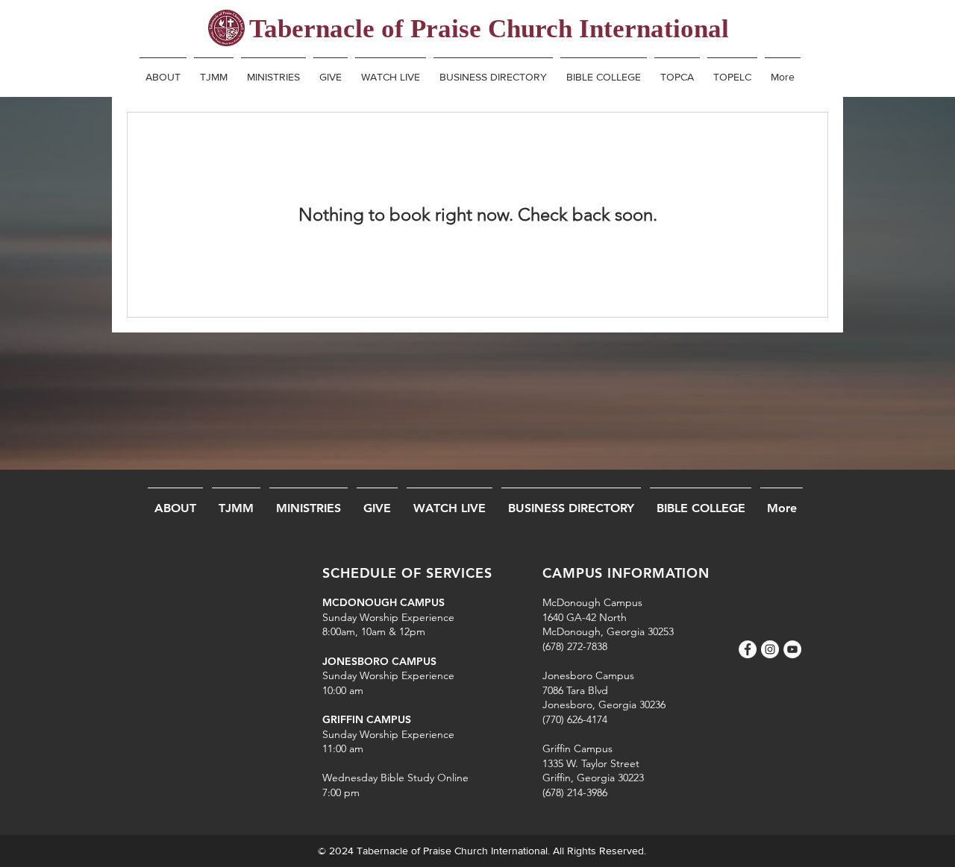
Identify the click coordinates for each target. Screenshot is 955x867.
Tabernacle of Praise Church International (489, 28)
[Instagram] (770, 649)
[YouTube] (792, 649)
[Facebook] (748, 649)
